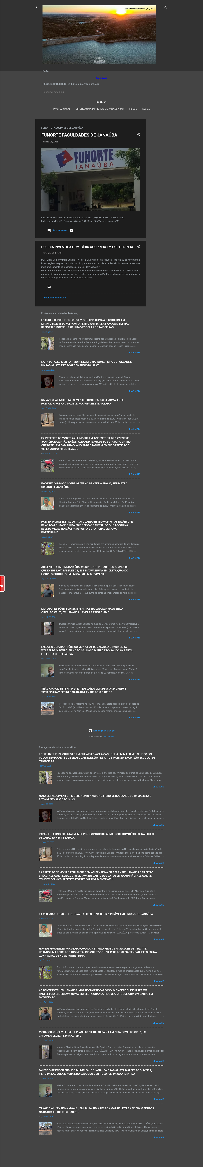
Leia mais (134, 352)
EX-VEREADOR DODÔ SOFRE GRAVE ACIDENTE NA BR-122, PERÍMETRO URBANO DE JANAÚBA (96, 914)
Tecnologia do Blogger (103, 730)
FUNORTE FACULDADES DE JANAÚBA (79, 135)
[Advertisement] (158, 163)
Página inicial (61, 109)
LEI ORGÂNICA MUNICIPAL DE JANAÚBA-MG (100, 109)
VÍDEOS (133, 109)
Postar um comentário (55, 297)
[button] (138, 134)
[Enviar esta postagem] (71, 231)
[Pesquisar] (166, 8)
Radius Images (109, 737)
